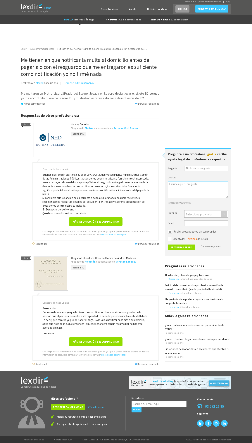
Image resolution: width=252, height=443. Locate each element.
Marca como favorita (34, 103)
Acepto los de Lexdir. (190, 239)
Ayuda (132, 9)
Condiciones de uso (63, 439)
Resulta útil (41, 243)
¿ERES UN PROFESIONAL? (212, 8)
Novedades (138, 398)
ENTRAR (182, 8)
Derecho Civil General (126, 128)
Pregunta (172, 168)
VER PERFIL (78, 134)
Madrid (40, 83)
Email (171, 223)
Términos (191, 239)
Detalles (172, 177)
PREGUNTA (123, 19)
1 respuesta (173, 306)
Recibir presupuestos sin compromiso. (195, 231)
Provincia (172, 213)
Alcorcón (90, 261)
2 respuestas (174, 278)
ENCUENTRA (169, 19)
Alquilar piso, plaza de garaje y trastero (187, 275)
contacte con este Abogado (113, 234)
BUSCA (79, 19)
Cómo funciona (109, 9)
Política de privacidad (34, 439)
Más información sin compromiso (96, 221)
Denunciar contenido (148, 103)
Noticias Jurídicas (157, 9)
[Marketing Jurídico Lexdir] (180, 382)
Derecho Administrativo (79, 83)
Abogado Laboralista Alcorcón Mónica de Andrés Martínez (103, 258)
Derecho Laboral (125, 261)
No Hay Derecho (80, 124)
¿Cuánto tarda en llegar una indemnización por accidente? (197, 339)
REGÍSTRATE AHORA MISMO (68, 407)
